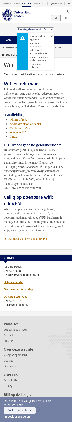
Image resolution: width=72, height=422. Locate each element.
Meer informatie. (14, 405)
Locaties (8, 341)
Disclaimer (10, 366)
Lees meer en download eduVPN (27, 238)
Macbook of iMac (20, 128)
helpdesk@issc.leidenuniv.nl (21, 275)
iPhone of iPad (18, 119)
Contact (8, 335)
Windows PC (18, 132)
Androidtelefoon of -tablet (25, 124)
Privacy (8, 386)
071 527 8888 (12, 271)
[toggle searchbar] (67, 11)
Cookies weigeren (19, 417)
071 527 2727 (12, 301)
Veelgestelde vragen (15, 330)
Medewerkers (39, 3)
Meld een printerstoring (18, 289)
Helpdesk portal (13, 282)
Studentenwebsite (11, 47)
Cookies (8, 361)
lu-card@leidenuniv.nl (17, 305)
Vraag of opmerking (15, 355)
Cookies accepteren (20, 410)
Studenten (26, 3)
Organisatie (10, 380)
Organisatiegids (56, 3)
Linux (13, 136)
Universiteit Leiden (11, 3)
